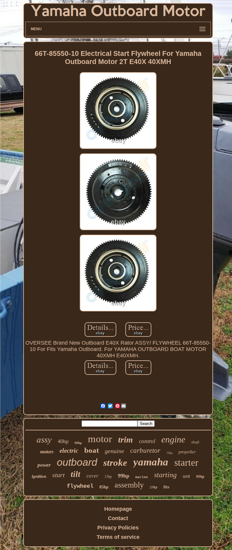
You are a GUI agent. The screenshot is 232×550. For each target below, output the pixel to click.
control (147, 441)
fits (166, 487)
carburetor (145, 450)
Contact (118, 518)
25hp (153, 487)
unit (186, 476)
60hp (78, 443)
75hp (169, 453)
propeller (187, 451)
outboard (77, 462)
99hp (123, 476)
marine (141, 477)
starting (165, 475)
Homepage (118, 509)
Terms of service (118, 537)
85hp (103, 487)
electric (69, 450)
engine (173, 439)
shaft (195, 442)
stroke (115, 462)
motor (100, 438)
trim (125, 439)
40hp (63, 441)
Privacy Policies (118, 528)
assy (44, 439)
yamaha (150, 462)
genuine (114, 451)
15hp (108, 476)
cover (92, 476)
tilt (75, 474)
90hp (200, 476)
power (44, 465)
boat (91, 450)
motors (46, 451)
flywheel (80, 486)
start (58, 475)
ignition (39, 476)
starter (186, 462)
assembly (129, 485)
